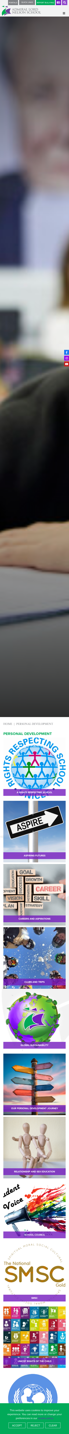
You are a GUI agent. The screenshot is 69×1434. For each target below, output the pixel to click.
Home (7, 724)
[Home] (21, 11)
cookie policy (45, 1418)
